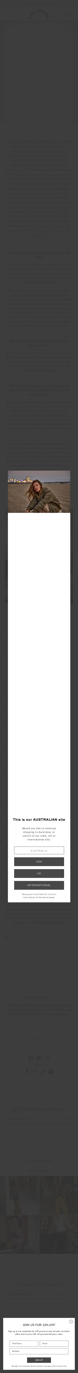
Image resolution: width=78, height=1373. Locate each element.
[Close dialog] (71, 1321)
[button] (39, 850)
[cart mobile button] (69, 14)
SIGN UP (39, 1360)
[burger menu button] (8, 14)
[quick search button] (62, 14)
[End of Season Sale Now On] (39, 3)
